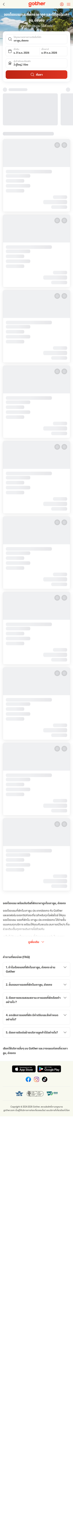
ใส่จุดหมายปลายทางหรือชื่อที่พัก (27, 37)
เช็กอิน (16, 49)
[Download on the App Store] (24, 1067)
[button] (36, 39)
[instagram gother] (36, 1078)
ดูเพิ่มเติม (33, 940)
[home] (37, 4)
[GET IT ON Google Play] (49, 1067)
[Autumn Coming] (31, 108)
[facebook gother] (28, 1078)
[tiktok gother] (44, 1078)
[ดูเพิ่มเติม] (68, 89)
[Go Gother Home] (37, 4)
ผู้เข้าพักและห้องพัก (22, 61)
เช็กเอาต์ (45, 49)
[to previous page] (3, 4)
